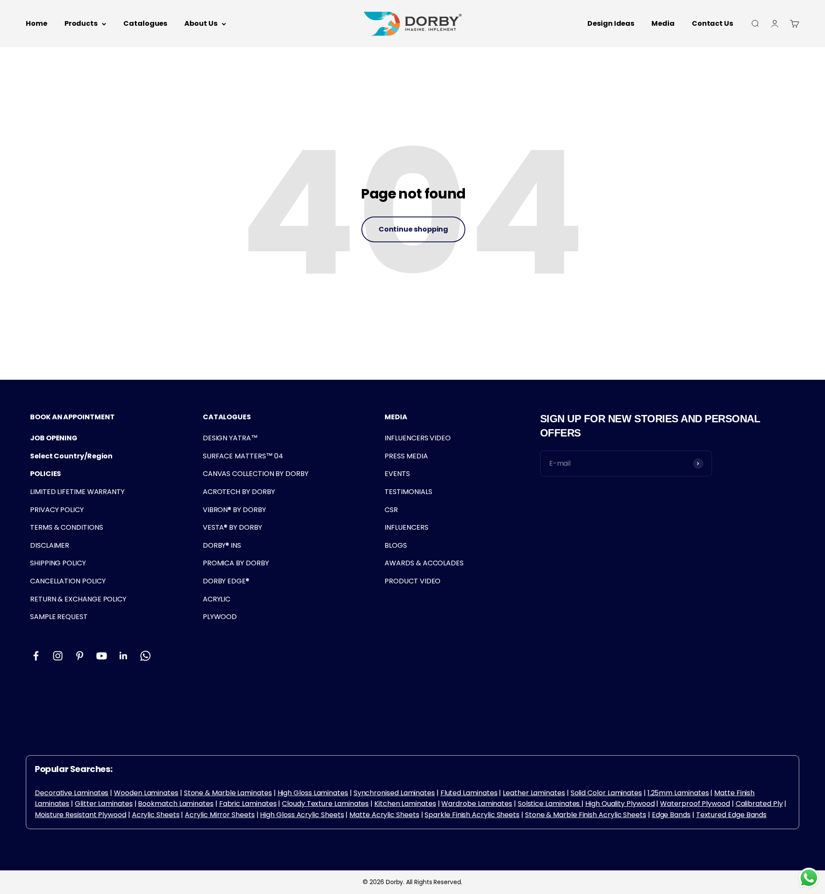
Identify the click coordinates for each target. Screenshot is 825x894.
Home (36, 23)
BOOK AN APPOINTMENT (72, 417)
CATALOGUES (227, 417)
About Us (200, 23)
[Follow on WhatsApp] (145, 656)
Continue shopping (414, 229)
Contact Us (712, 23)
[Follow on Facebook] (36, 656)
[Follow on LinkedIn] (123, 656)
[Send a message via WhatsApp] (809, 878)
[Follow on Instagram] (58, 656)
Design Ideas (610, 23)
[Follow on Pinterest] (80, 656)
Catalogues (145, 23)
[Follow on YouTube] (101, 656)
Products (81, 23)
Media (663, 23)
